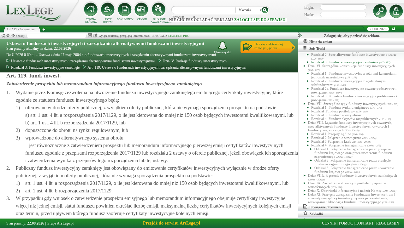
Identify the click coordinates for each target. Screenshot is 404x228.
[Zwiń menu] (394, 29)
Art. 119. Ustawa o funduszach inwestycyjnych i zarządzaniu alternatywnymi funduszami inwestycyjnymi (166, 67)
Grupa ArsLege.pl (60, 223)
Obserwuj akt (222, 52)
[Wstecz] (8, 35)
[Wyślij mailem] (95, 35)
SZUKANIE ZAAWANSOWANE (159, 21)
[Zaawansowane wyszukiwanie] (159, 9)
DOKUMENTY (125, 19)
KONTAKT (364, 223)
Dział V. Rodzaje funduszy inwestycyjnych (195, 61)
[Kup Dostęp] (142, 9)
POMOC (346, 223)
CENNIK (142, 19)
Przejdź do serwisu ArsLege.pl (171, 223)
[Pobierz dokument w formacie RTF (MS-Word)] (90, 35)
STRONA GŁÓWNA (91, 21)
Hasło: (309, 15)
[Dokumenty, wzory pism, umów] (125, 9)
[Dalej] (13, 35)
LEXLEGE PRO (178, 35)
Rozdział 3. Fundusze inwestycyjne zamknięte (45, 67)
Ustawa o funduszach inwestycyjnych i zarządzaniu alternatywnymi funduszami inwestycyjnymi (105, 43)
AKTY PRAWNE (108, 21)
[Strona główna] (39, 24)
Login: (309, 7)
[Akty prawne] (107, 9)
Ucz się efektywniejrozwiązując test (268, 46)
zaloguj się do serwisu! (260, 20)
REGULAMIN (387, 223)
